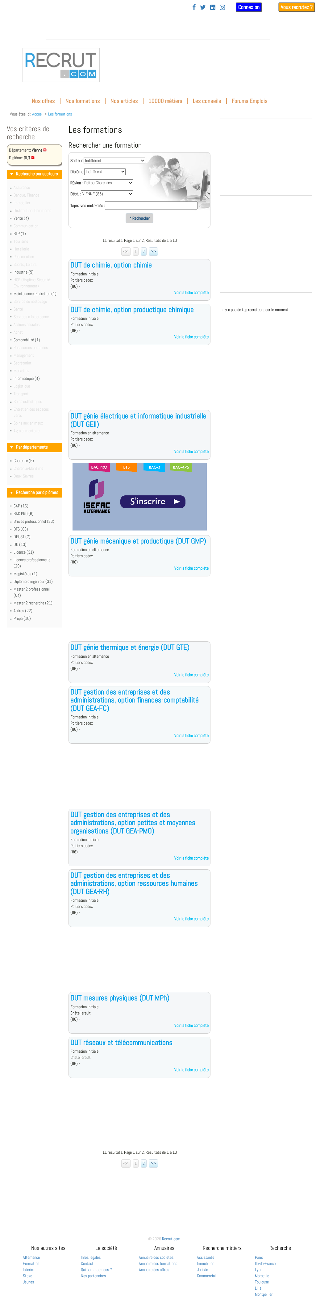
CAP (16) (21, 506)
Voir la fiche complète (191, 292)
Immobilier (205, 1263)
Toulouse (262, 1282)
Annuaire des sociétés (156, 1257)
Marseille (262, 1276)
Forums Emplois (250, 101)
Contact (87, 1263)
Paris (259, 1257)
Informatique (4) (27, 378)
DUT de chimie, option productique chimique (132, 309)
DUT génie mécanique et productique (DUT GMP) (138, 541)
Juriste (202, 1269)
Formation (31, 1263)
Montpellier (263, 1294)
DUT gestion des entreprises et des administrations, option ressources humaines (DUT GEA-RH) (134, 883)
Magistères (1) (25, 573)
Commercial (206, 1276)
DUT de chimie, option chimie (111, 265)
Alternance (31, 1257)
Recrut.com (171, 1239)
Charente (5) (24, 460)
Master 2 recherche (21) (33, 603)
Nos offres (43, 101)
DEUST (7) (22, 536)
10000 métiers (165, 101)
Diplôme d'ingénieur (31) (33, 581)
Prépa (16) (22, 618)
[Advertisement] (139, 382)
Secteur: (77, 160)
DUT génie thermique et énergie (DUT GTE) (129, 647)
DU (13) (20, 544)
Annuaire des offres (154, 1269)
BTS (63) (21, 529)
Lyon (258, 1269)
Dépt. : (75, 194)
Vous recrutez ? (297, 6)
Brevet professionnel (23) (34, 521)
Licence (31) (24, 552)
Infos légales (91, 1257)
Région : (76, 182)
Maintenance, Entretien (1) (35, 293)
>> (153, 251)
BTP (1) (20, 233)
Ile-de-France (265, 1263)
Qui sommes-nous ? (96, 1269)
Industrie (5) (24, 272)
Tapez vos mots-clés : (87, 205)
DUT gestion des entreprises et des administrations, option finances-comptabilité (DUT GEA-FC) (134, 700)
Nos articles (124, 101)
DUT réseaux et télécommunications (121, 1042)
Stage (27, 1276)
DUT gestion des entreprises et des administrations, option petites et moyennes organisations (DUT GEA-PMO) (132, 822)
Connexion (249, 6)
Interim (28, 1269)
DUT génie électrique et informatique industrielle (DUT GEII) (138, 420)
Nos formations (82, 101)
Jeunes (28, 1282)
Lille (258, 1288)
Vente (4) (21, 218)
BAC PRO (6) (24, 513)
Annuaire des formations (158, 1263)
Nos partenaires (93, 1276)
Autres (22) (23, 610)
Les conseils (207, 101)
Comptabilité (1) (27, 340)
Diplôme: (77, 171)
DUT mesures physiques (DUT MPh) (119, 997)
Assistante (205, 1257)
